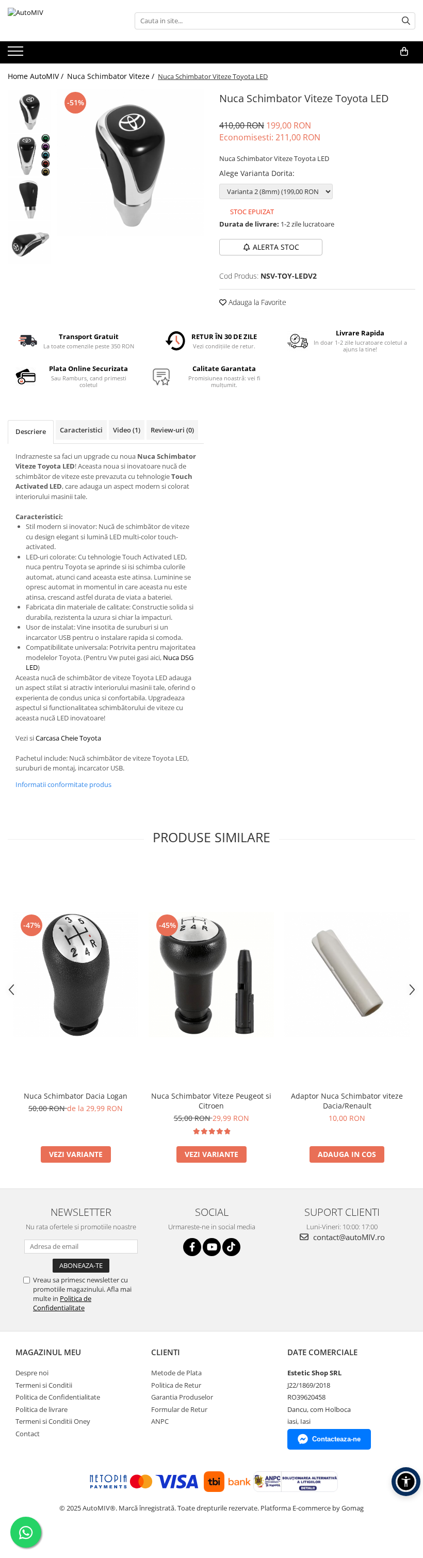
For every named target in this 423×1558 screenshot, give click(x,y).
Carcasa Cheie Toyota (68, 738)
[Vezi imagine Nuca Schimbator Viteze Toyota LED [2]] (29, 199)
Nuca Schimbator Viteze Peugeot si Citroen (211, 1101)
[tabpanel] (130, 162)
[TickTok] (231, 1247)
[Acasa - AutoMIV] (59, 21)
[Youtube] (212, 1247)
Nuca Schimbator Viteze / (111, 76)
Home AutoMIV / (37, 76)
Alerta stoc (276, 247)
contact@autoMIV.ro (348, 1237)
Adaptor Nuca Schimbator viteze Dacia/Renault (347, 1101)
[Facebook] (192, 1247)
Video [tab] (126, 430)
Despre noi (31, 1372)
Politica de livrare (41, 1409)
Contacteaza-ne (336, 1439)
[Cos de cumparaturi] (404, 51)
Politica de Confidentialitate (62, 1303)
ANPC (160, 1421)
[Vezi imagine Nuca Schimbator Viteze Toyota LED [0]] (29, 111)
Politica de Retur (176, 1385)
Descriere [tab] (30, 431)
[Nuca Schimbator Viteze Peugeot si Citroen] (211, 974)
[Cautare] (406, 20)
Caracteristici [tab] (81, 430)
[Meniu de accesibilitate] (406, 1481)
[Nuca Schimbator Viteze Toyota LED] (130, 162)
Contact (27, 1433)
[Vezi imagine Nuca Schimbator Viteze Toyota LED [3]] (29, 242)
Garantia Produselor (182, 1397)
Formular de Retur (179, 1409)
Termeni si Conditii (43, 1385)
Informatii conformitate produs (63, 784)
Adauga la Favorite (256, 302)
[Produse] (17, 54)
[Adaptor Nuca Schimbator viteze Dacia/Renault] (347, 974)
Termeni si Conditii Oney (52, 1421)
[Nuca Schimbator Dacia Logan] (75, 974)
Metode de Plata (176, 1372)
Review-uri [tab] (172, 430)
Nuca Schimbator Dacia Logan (75, 1096)
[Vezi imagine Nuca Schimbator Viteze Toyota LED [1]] (29, 155)
